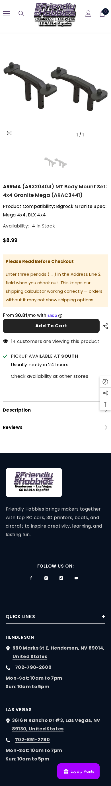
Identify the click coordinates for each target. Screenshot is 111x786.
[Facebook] (31, 578)
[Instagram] (46, 578)
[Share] (104, 326)
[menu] (6, 13)
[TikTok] (61, 578)
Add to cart (51, 326)
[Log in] (88, 13)
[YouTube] (76, 578)
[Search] (21, 13)
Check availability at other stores (49, 376)
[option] (55, 87)
